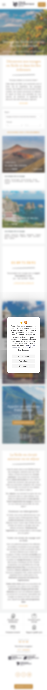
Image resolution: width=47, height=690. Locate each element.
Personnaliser (23, 366)
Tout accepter (23, 356)
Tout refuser (23, 361)
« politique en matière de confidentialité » (23, 347)
